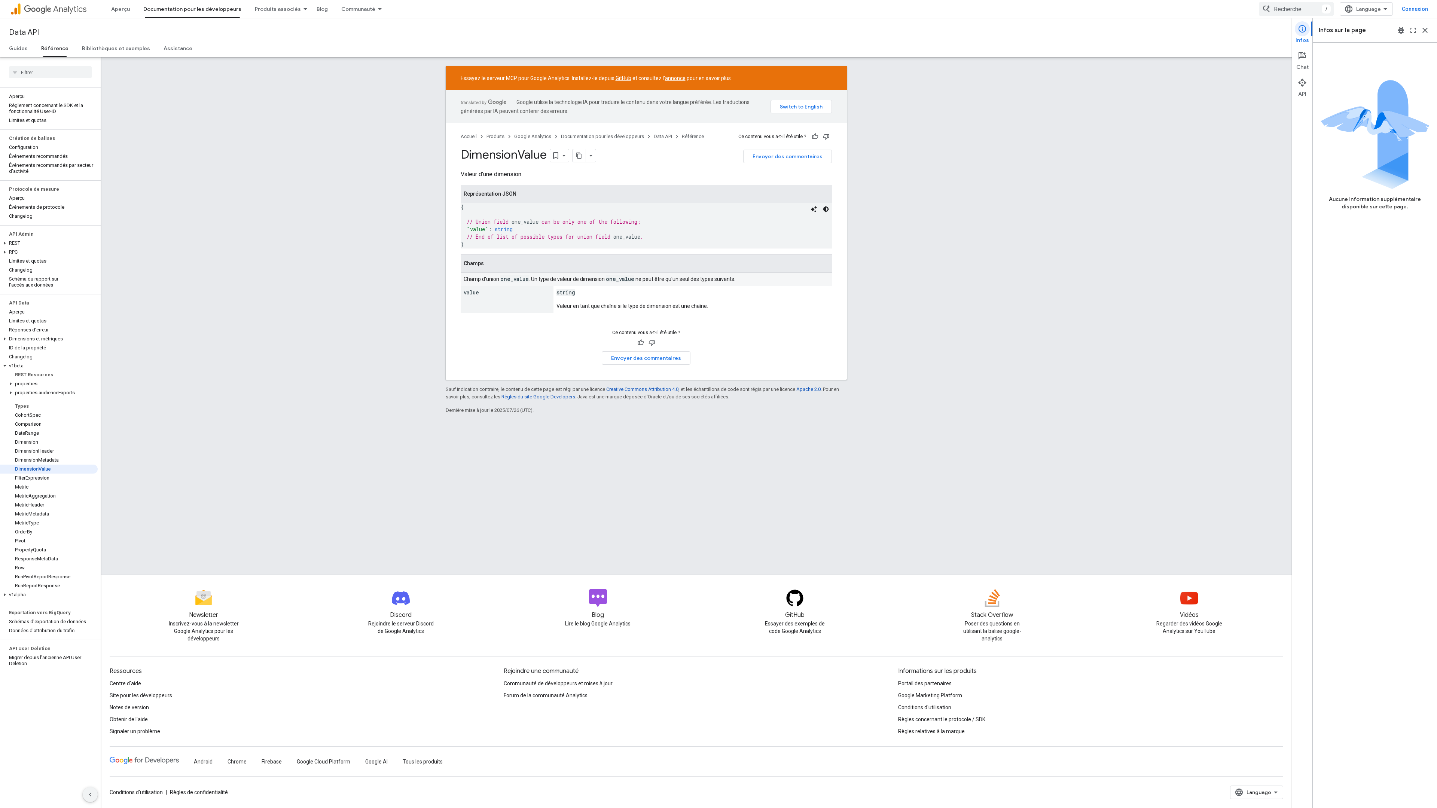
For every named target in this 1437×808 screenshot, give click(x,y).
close (1425, 30)
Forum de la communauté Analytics (546, 695)
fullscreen (1413, 30)
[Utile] (815, 136)
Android (203, 762)
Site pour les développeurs (141, 695)
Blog (322, 9)
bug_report (1401, 30)
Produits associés (278, 9)
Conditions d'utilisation (924, 707)
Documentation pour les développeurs (192, 9)
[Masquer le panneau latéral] (90, 794)
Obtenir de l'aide (129, 719)
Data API (24, 32)
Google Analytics (532, 136)
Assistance (178, 48)
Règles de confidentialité (199, 792)
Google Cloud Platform (323, 762)
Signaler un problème (135, 731)
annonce (675, 78)
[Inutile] (826, 136)
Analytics (69, 9)
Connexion (1415, 9)
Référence (54, 48)
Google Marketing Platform (930, 695)
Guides (18, 48)
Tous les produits (423, 762)
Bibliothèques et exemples (116, 48)
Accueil (469, 136)
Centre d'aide (125, 683)
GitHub (623, 78)
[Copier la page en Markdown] (579, 155)
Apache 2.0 (808, 389)
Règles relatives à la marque (931, 731)
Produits (495, 136)
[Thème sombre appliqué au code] (826, 209)
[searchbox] (50, 72)
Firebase (272, 762)
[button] (49, 243)
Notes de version (129, 707)
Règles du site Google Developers (538, 397)
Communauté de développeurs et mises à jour (558, 683)
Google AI (376, 762)
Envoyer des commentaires (788, 156)
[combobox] (1296, 9)
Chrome (237, 762)
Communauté (358, 9)
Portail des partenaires (925, 683)
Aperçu (120, 9)
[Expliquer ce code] (814, 209)
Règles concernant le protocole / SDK (941, 719)
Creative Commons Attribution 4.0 (642, 389)
